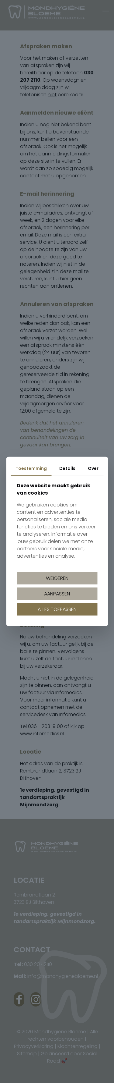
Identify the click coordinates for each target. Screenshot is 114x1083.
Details (67, 468)
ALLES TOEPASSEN (57, 609)
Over (93, 468)
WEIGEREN (57, 578)
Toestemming (31, 468)
